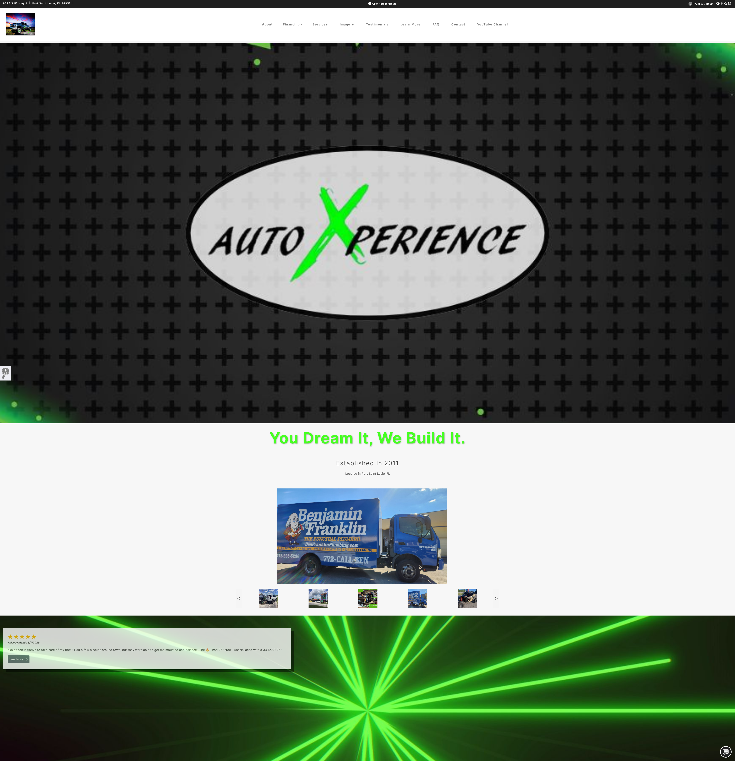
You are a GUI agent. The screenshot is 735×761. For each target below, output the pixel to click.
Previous (239, 598)
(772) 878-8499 (703, 3)
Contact (458, 24)
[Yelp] (725, 3)
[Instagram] (729, 3)
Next (496, 598)
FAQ (436, 24)
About (267, 24)
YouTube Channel (492, 24)
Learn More (410, 24)
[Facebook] (722, 3)
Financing (291, 24)
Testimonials (377, 24)
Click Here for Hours (384, 3)
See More (17, 659)
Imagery (347, 24)
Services (320, 24)
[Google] (717, 3)
